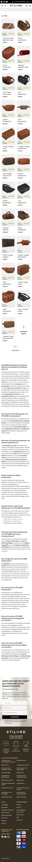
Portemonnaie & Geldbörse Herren (22, 776)
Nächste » (16, 350)
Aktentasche (20, 780)
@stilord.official (5, 834)
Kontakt (3, 823)
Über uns (19, 805)
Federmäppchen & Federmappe (22, 768)
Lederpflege (4, 805)
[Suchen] (6, 6)
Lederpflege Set (24, 572)
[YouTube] (7, 2)
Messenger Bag (5, 772)
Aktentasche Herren (7, 788)
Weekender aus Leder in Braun (12, 521)
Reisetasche (20, 772)
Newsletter (4, 807)
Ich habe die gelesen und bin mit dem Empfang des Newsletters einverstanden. (15, 722)
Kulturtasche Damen (7, 780)
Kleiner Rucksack (21, 797)
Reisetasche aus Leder (15, 382)
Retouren (4, 820)
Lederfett (10, 574)
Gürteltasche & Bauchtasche (5, 776)
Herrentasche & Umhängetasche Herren (8, 761)
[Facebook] (1, 2)
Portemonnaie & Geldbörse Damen (6, 768)
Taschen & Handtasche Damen (8, 784)
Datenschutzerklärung (16, 720)
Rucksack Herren (21, 760)
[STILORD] (16, 5)
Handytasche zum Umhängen (6, 793)
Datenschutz (20, 814)
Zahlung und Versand (7, 810)
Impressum (19, 820)
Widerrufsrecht (5, 812)
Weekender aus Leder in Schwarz (13, 519)
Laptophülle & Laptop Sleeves (23, 788)
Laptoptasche (21, 783)
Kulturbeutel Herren (6, 797)
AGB (17, 817)
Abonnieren (15, 717)
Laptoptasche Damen (23, 765)
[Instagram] (4, 2)
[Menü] (2, 6)
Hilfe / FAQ (4, 818)
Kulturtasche (5, 765)
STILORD (7, 858)
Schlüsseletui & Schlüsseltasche (21, 793)
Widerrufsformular (6, 815)
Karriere (18, 807)
